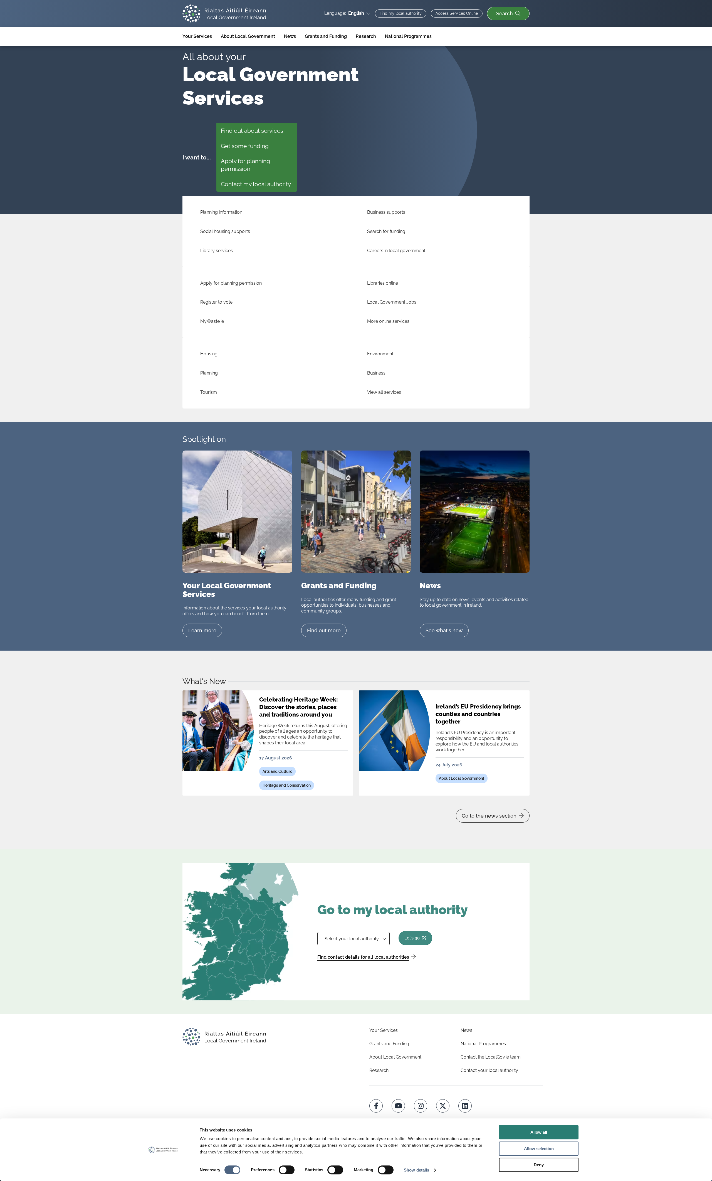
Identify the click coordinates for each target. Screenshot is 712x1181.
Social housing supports (225, 231)
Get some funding (245, 145)
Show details (416, 1170)
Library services (216, 250)
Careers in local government (396, 250)
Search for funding (386, 231)
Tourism (208, 392)
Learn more (202, 630)
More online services (388, 321)
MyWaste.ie (212, 321)
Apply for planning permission (245, 165)
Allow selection (539, 1148)
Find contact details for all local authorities (363, 957)
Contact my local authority (256, 184)
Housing (208, 353)
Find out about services (252, 130)
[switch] (287, 1169)
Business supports (386, 212)
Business (376, 373)
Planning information (221, 212)
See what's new (444, 630)
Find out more (324, 630)
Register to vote (216, 302)
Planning (209, 373)
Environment (380, 353)
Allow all (538, 1132)
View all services (384, 392)
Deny (539, 1164)
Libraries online (382, 283)
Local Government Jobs (391, 302)
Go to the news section (489, 816)
